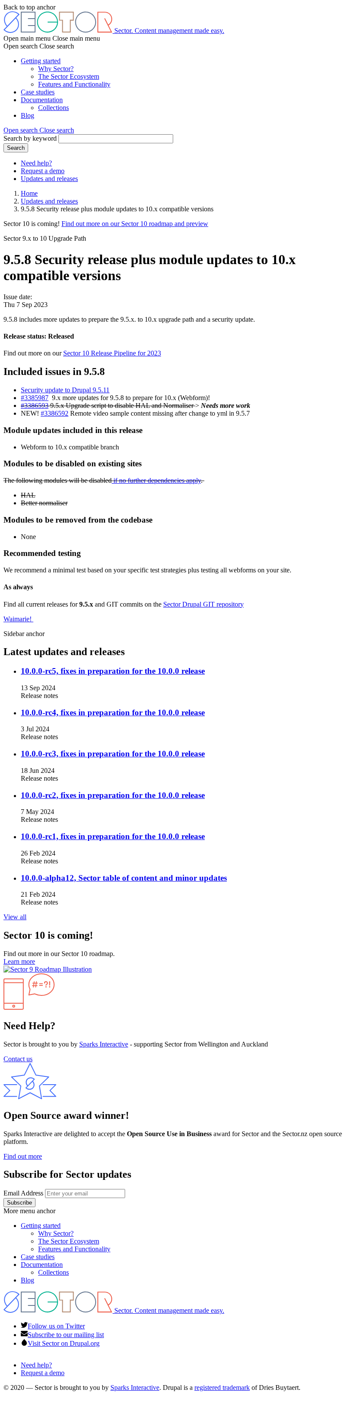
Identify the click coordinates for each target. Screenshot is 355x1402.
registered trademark (222, 1387)
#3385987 (34, 397)
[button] (38, 130)
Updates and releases (49, 178)
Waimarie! (18, 619)
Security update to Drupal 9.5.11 (65, 390)
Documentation (42, 99)
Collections (53, 107)
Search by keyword (30, 138)
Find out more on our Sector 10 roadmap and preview (134, 223)
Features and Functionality (74, 84)
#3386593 (34, 405)
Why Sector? (56, 68)
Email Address (23, 1193)
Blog (27, 115)
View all (14, 917)
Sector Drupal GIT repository (203, 604)
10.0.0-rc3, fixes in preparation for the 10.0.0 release (113, 753)
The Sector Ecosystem (68, 76)
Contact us (17, 1059)
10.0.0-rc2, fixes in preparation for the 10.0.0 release (113, 795)
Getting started (41, 61)
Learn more (19, 961)
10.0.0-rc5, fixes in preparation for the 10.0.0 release (113, 670)
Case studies (38, 92)
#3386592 (54, 413)
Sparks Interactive (103, 1044)
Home (29, 193)
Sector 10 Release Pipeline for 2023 (112, 353)
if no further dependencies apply (156, 480)
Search (16, 148)
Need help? (36, 163)
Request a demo (43, 170)
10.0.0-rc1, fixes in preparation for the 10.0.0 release (113, 836)
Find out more (22, 1156)
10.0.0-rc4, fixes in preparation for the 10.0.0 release (113, 712)
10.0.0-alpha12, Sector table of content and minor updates (124, 877)
